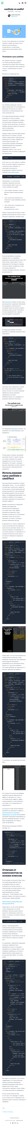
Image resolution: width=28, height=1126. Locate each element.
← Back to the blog (7, 1112)
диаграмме (14, 428)
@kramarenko (19, 1120)
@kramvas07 (14, 16)
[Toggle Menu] (25, 3)
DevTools (8, 302)
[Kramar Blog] (2, 3)
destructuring (15, 172)
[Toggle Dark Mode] (20, 3)
